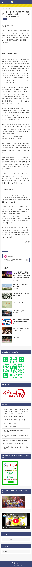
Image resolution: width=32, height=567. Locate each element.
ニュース (5, 18)
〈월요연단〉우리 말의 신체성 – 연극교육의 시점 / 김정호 (15, 447)
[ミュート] (25, 527)
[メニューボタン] (30, 2)
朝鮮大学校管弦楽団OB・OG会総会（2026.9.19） (15, 440)
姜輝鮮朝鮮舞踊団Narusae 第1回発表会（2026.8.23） (12, 431)
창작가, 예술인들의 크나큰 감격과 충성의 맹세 (14, 443)
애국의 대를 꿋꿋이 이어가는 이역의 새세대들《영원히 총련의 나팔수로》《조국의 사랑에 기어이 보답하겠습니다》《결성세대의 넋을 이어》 (15, 411)
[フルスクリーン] (28, 527)
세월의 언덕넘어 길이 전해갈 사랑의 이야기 (13, 416)
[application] (16, 521)
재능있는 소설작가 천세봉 (9, 423)
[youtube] (19, 563)
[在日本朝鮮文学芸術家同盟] (16, 2)
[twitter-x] (14, 563)
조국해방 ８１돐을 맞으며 (9, 426)
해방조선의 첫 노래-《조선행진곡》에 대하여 (14, 420)
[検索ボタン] (2, 2)
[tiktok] (18, 563)
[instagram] (16, 563)
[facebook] (12, 563)
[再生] (4, 527)
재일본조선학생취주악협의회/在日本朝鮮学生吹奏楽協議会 (15, 436)
